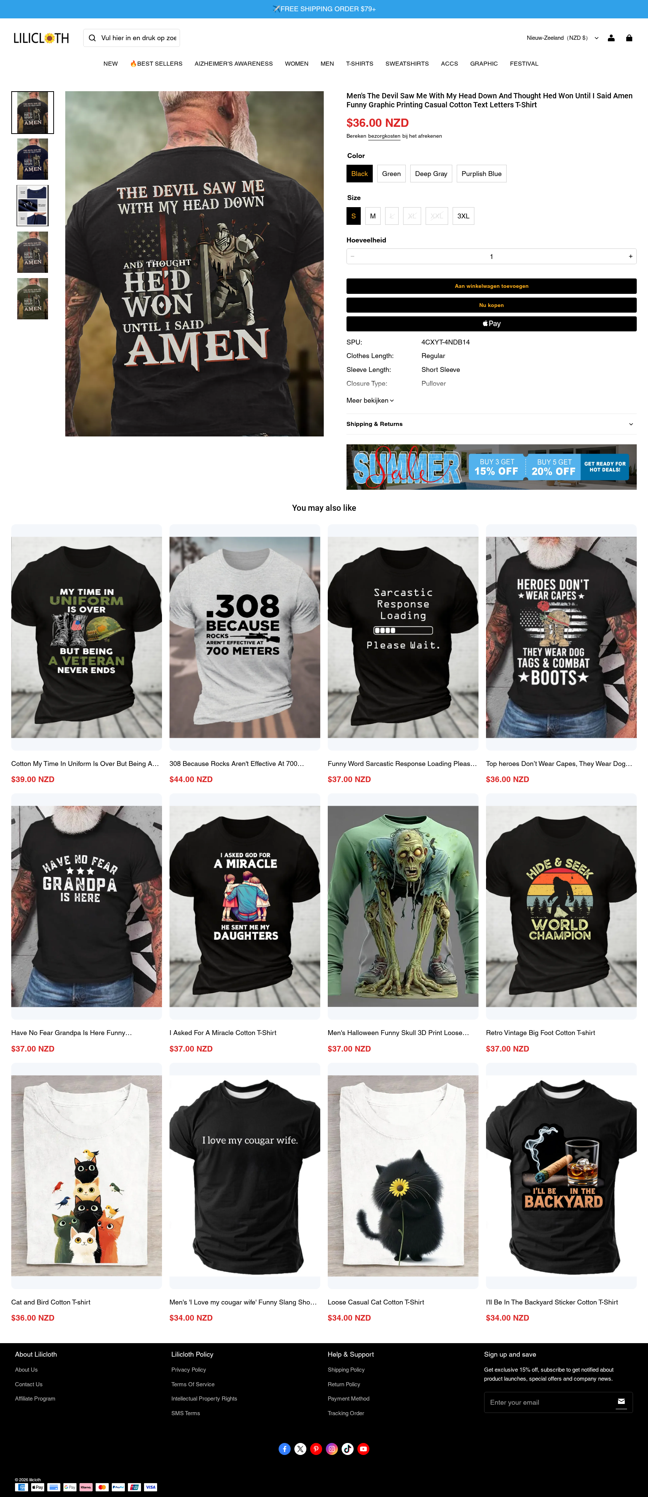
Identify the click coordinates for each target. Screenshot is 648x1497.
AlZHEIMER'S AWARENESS (234, 63)
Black (359, 174)
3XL (464, 216)
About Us (26, 1369)
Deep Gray (431, 174)
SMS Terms (185, 1413)
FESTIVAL (524, 63)
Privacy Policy (188, 1369)
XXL (436, 216)
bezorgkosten (384, 136)
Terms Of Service (192, 1384)
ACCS (449, 63)
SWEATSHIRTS (407, 63)
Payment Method (348, 1398)
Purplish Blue (482, 174)
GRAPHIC (484, 63)
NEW (111, 63)
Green (391, 174)
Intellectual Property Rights (204, 1398)
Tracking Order (346, 1413)
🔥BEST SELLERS (156, 63)
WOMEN (297, 63)
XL (412, 216)
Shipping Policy (346, 1369)
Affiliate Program (35, 1398)
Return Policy (344, 1384)
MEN (327, 63)
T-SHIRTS (360, 63)
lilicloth (35, 1479)
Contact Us (29, 1384)
